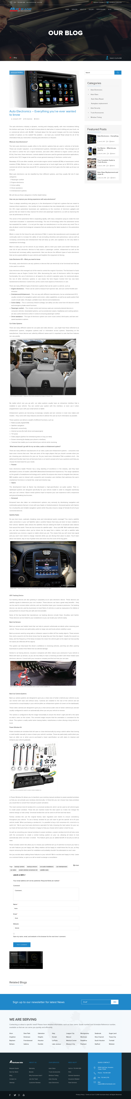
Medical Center (71, 1040)
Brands (31, 1072)
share (77, 865)
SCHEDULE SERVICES (116, 2)
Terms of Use (90, 1094)
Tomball (111, 1040)
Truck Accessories (97, 113)
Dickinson (27, 1037)
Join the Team (33, 1079)
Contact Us (118, 9)
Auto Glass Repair (97, 99)
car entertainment (61, 866)
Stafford (97, 1044)
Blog (109, 9)
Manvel (68, 1037)
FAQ (69, 1072)
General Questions (74, 1075)
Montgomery (84, 1033)
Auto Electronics (96, 90)
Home (67, 9)
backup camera (19, 866)
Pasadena (83, 1040)
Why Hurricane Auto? (35, 1075)
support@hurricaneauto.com (106, 1084)
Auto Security (95, 108)
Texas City (112, 1037)
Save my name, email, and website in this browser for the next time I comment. (39, 936)
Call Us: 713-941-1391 (74, 1068)
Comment (16, 886)
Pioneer (29, 469)
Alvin (11, 1033)
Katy (53, 1033)
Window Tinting (96, 117)
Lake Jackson (56, 1044)
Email (15, 914)
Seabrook (98, 1033)
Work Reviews (100, 9)
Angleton (12, 1037)
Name (15, 904)
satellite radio (44, 870)
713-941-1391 (21, 2)
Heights (40, 1037)
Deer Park (27, 1033)
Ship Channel (99, 1037)
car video (13, 870)
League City (70, 1033)
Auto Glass (94, 94)
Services (74, 9)
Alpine (31, 487)
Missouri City (70, 1044)
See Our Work (13, 1072)
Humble (40, 1044)
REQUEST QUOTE (98, 2)
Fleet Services (72, 1082)
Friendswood (28, 1040)
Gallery (91, 9)
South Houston (100, 1040)
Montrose (83, 1037)
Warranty (32, 1068)
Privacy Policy (80, 1094)
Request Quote (14, 1068)
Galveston (41, 1033)
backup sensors (32, 866)
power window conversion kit (28, 870)
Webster (112, 1044)
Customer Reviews (35, 1082)
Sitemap (11, 1082)
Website (16, 924)
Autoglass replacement (99, 103)
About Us (83, 9)
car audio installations (46, 866)
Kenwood (12, 502)
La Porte (55, 1040)
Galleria (26, 1044)
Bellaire (11, 1044)
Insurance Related (73, 1079)
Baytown (12, 1040)
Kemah (54, 1037)
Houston (41, 1040)
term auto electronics (20, 146)
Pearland (83, 1044)
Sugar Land (112, 1033)
